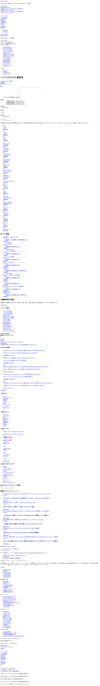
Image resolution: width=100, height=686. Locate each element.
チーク (5, 479)
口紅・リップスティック (9, 482)
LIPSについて (6, 72)
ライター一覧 (6, 613)
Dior (4, 417)
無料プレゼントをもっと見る (8, 546)
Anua (4, 425)
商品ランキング (7, 617)
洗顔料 (5, 476)
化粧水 (5, 471)
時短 (4, 403)
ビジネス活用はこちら (8, 605)
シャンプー (6, 478)
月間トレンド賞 (7, 65)
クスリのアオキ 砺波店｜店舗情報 (11, 558)
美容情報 (5, 624)
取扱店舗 (5, 129)
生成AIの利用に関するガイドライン (12, 602)
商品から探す (6, 53)
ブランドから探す (7, 50)
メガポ (5, 401)
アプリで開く (4, 6)
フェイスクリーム (7, 469)
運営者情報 (6, 581)
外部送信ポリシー (7, 590)
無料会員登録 (16, 671)
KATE (4, 419)
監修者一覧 (6, 611)
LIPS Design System (7, 603)
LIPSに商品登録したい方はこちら (28, 344)
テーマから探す (7, 58)
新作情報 (5, 399)
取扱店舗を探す (7, 61)
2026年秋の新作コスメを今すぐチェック (10, 344)
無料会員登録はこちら (10, 43)
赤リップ (5, 396)
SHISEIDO (5, 422)
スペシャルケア (7, 468)
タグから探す (6, 57)
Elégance (5, 421)
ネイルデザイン (7, 63)
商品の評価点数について (9, 596)
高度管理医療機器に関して (9, 634)
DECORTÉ (5, 418)
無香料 (5, 400)
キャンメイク (6, 416)
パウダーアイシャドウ (8, 472)
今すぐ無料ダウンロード (7, 671)
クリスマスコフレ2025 (8, 330)
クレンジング (6, 481)
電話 (11, 81)
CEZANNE (6, 414)
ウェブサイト (4, 81)
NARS (4, 423)
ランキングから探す (8, 51)
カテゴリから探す (7, 48)
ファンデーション (7, 473)
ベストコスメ (6, 64)
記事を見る (3, 390)
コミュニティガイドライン (9, 598)
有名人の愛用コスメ (8, 326)
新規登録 (5, 30)
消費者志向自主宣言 (8, 591)
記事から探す (6, 60)
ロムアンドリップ (7, 397)
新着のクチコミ (7, 615)
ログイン (5, 32)
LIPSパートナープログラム (9, 599)
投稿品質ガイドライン (8, 601)
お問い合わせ (6, 73)
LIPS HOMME (6, 627)
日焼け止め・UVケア (8, 475)
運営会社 (5, 70)
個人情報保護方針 (7, 586)
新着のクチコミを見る (8, 55)
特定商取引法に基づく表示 (9, 633)
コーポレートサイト (8, 584)
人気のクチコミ (7, 614)
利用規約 (5, 587)
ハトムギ (5, 406)
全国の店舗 (6, 556)
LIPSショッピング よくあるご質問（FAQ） (13, 636)
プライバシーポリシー (8, 589)
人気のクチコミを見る (8, 54)
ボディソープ (6, 407)
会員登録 (3, 645)
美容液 (5, 466)
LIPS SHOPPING (7, 47)
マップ (8, 81)
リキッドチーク (7, 404)
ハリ (4, 409)
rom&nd (5, 424)
